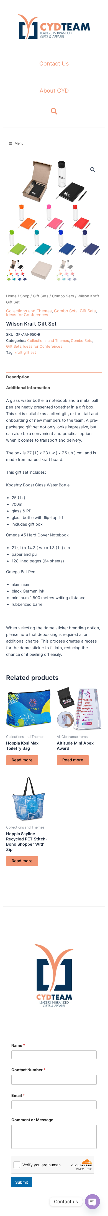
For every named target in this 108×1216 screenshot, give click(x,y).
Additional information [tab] (28, 387)
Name (18, 1045)
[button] (93, 170)
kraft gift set (25, 352)
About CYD (54, 90)
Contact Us (54, 63)
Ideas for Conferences (27, 314)
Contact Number (28, 1069)
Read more (22, 760)
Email (18, 1095)
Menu (19, 143)
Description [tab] (17, 376)
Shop (24, 296)
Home (11, 296)
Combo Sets (63, 296)
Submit (21, 1182)
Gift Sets (40, 296)
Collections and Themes (29, 310)
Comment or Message (32, 1119)
